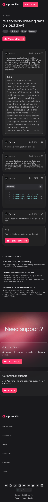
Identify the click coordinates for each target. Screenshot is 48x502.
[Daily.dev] (28, 485)
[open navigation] (42, 4)
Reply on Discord (18, 241)
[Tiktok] (37, 485)
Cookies (30, 498)
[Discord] (6, 485)
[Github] (10, 485)
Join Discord (14, 361)
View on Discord (16, 39)
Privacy (23, 498)
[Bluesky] (33, 485)
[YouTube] (24, 485)
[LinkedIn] (19, 485)
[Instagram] (41, 485)
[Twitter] (15, 485)
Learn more (9, 390)
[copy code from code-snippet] (40, 186)
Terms (17, 498)
